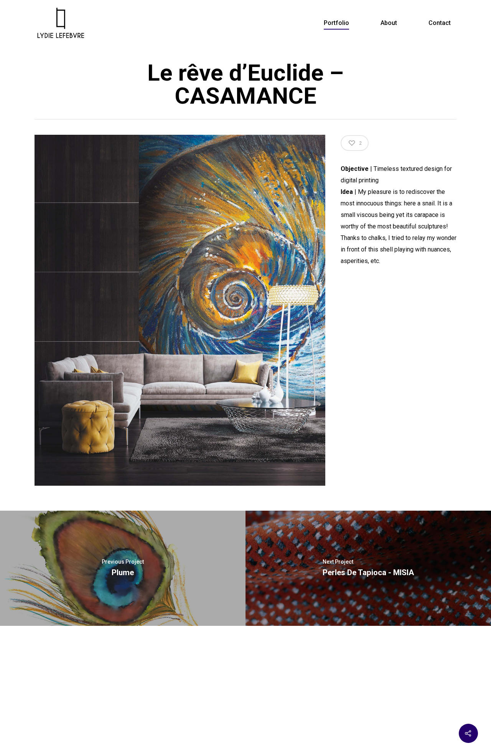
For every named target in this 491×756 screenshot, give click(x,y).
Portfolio (336, 22)
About (389, 22)
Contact (439, 22)
